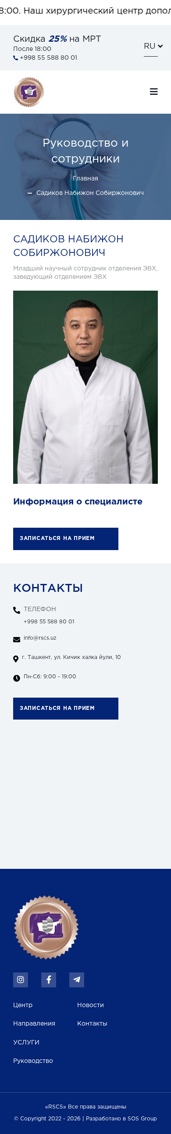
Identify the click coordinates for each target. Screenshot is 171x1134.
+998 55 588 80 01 (49, 615)
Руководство (33, 1061)
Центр (22, 1005)
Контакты (92, 1023)
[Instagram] (20, 979)
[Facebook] (48, 979)
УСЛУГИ (26, 1042)
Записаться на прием (57, 538)
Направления (34, 1023)
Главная (85, 178)
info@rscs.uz (40, 638)
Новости (90, 1005)
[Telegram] (76, 979)
